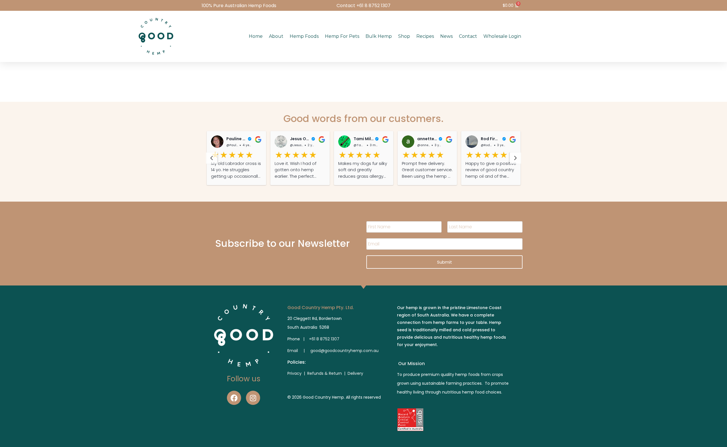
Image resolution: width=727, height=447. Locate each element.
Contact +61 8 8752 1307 (363, 5)
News (446, 36)
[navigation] (211, 158)
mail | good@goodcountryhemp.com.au (334, 350)
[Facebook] (234, 398)
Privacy (295, 373)
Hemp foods (304, 36)
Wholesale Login (502, 36)
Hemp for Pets (342, 36)
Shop (404, 36)
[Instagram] (253, 398)
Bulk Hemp (378, 36)
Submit (444, 262)
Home (256, 36)
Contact (468, 36)
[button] (236, 158)
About (276, 36)
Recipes (425, 36)
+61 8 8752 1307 (324, 339)
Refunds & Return (324, 373)
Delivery (355, 373)
